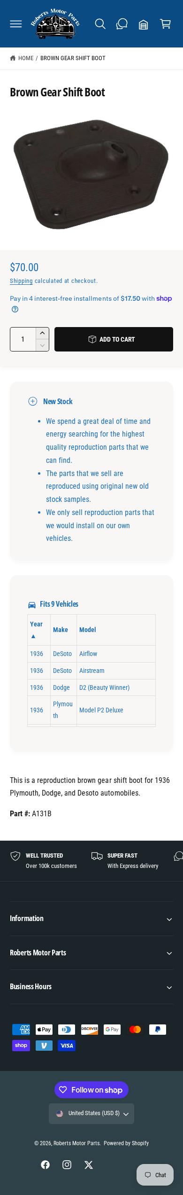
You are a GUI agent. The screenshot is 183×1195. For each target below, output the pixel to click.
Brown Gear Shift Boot (73, 58)
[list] (91, 861)
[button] (16, 24)
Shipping (21, 280)
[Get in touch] (122, 24)
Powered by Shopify (126, 1143)
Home (25, 58)
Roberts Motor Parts (76, 1143)
